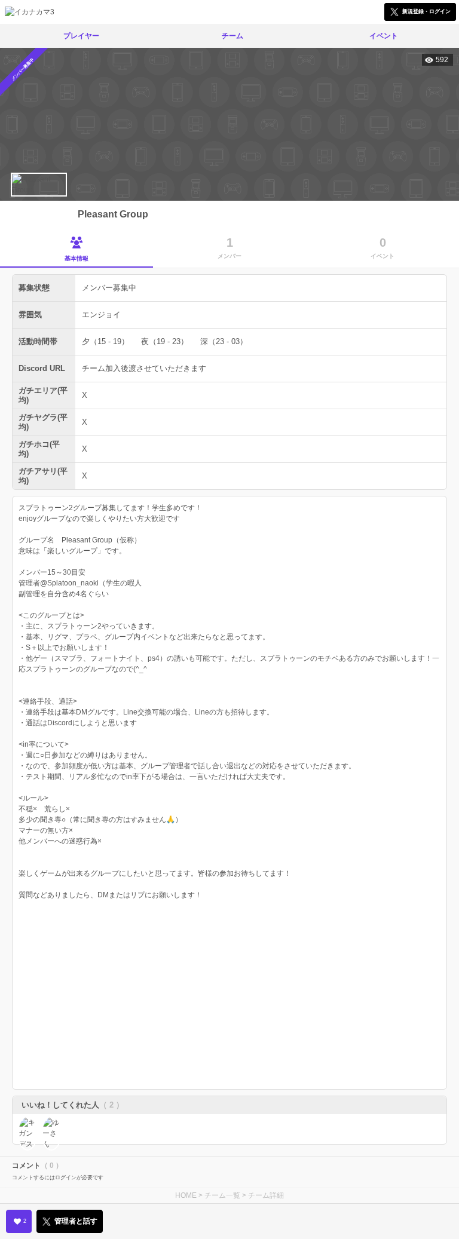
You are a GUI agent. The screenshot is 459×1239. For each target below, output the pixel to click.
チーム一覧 (222, 1195)
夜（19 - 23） (164, 341)
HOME (186, 1195)
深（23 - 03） (223, 341)
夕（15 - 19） (105, 341)
